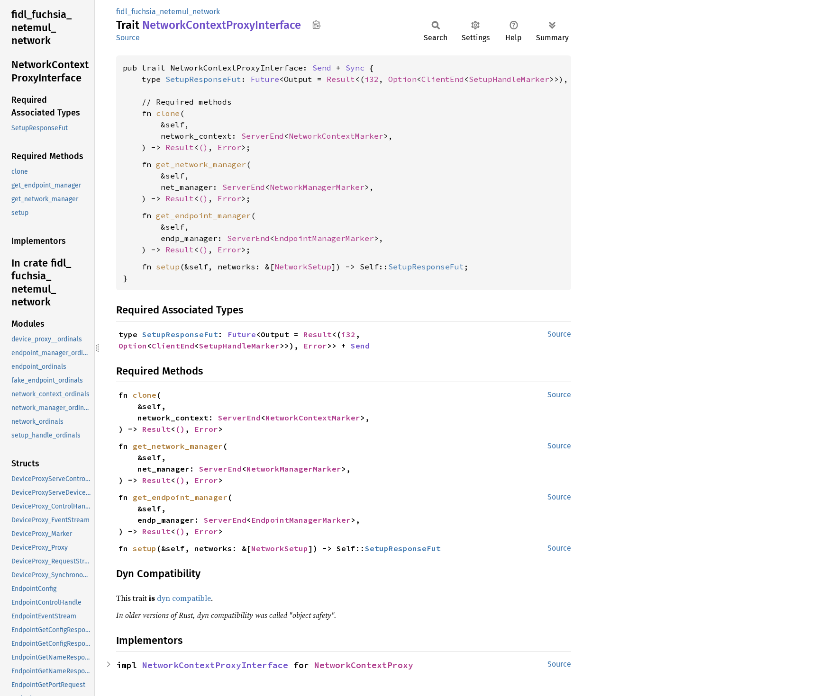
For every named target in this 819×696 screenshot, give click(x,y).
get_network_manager (201, 164)
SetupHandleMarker (509, 79)
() (203, 147)
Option (402, 79)
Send (321, 67)
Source (128, 37)
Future (265, 79)
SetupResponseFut (203, 79)
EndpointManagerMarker (324, 238)
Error (229, 147)
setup (168, 266)
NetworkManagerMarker (317, 187)
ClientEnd (442, 79)
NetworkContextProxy (363, 665)
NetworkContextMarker (336, 136)
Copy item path (316, 25)
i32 (371, 79)
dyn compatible (184, 598)
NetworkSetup (302, 266)
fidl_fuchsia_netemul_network (168, 11)
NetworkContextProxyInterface (215, 665)
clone (168, 113)
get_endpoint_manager (203, 215)
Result (341, 79)
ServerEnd (262, 136)
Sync (355, 67)
